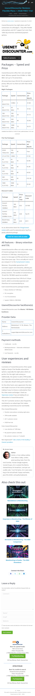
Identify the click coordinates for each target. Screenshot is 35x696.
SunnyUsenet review (23, 262)
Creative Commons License (24, 692)
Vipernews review (7, 395)
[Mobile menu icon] (32, 2)
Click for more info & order (17, 237)
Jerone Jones (10, 21)
